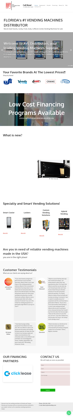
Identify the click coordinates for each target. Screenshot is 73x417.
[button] (69, 413)
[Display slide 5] (72, 65)
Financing (54, 5)
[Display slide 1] (68, 65)
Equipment (42, 5)
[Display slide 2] (69, 65)
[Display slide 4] (71, 65)
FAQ (66, 5)
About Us (61, 5)
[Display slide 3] (70, 65)
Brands (49, 5)
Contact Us (38, 6)
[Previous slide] (2, 50)
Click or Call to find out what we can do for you (36, 118)
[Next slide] (71, 50)
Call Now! (27, 5)
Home (36, 5)
